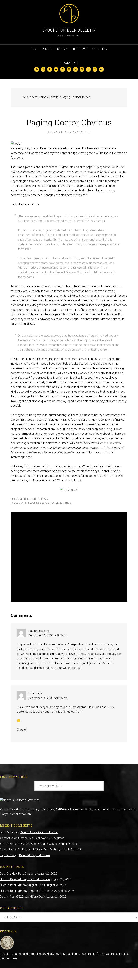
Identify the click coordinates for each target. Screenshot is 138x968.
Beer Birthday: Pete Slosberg (18, 873)
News (44, 498)
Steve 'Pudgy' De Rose (14, 849)
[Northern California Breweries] (20, 800)
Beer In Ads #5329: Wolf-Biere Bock (22, 896)
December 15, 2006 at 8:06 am (48, 635)
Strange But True (59, 502)
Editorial (33, 498)
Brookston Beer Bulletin (69, 30)
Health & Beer (37, 502)
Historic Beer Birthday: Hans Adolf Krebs (25, 879)
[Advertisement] (69, 557)
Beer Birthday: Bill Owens (34, 855)
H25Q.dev (53, 953)
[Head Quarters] (7, 949)
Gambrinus (6, 838)
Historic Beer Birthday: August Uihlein (23, 885)
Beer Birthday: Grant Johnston (39, 832)
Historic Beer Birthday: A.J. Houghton (41, 838)
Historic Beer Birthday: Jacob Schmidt (57, 849)
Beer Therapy (48, 148)
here (14, 958)
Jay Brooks (7, 855)
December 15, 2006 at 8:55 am (48, 698)
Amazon (117, 809)
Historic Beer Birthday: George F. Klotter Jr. (27, 891)
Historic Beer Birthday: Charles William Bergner (50, 843)
